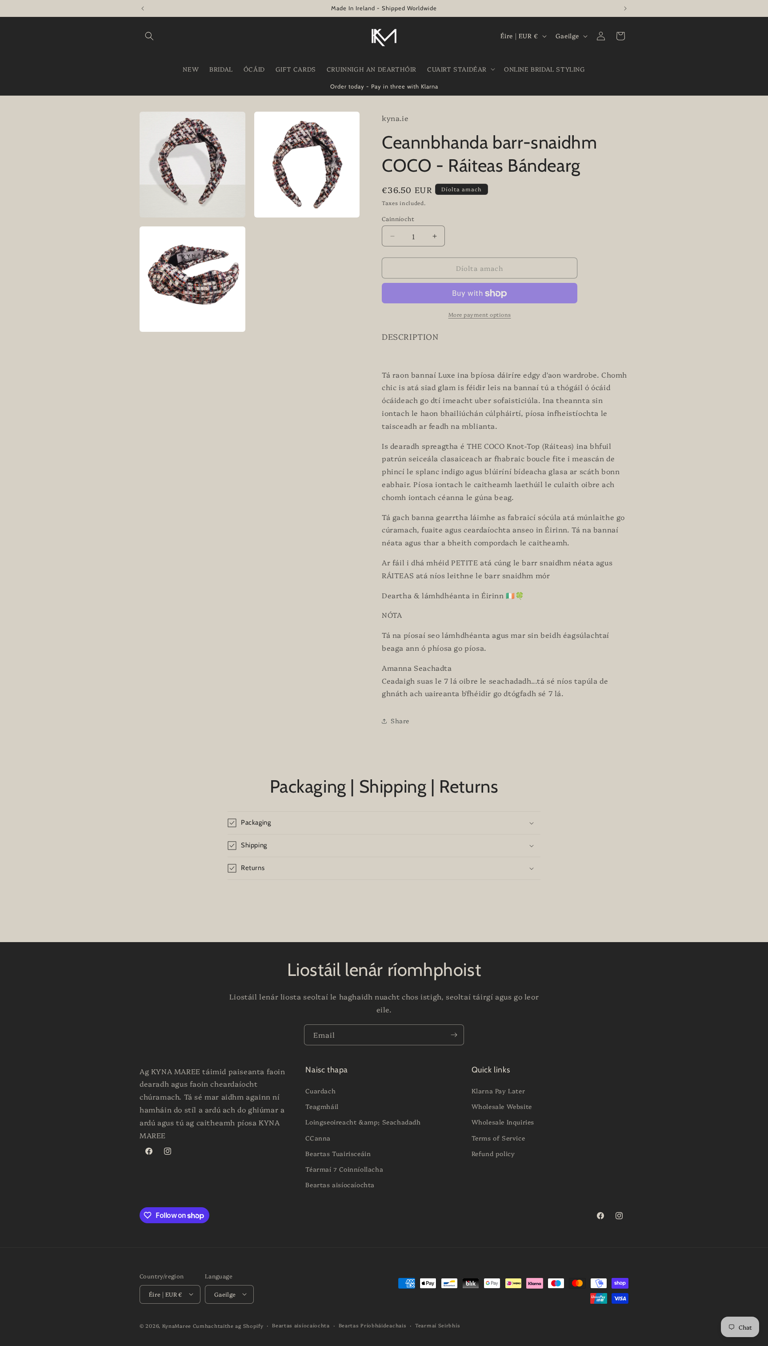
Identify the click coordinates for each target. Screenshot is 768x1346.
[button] (149, 36)
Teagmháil (321, 1106)
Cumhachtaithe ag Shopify (228, 1325)
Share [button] (400, 720)
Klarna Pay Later (498, 1091)
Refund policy (493, 1153)
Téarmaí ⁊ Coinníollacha (344, 1169)
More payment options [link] (479, 314)
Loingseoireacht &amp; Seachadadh (362, 1122)
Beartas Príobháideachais (373, 1325)
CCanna (318, 1137)
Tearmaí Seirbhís (437, 1325)
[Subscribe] (454, 1034)
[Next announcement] (625, 8)
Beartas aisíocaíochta (340, 1185)
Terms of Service (498, 1137)
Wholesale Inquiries (503, 1122)
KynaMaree (176, 1325)
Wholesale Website (502, 1106)
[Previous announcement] (142, 8)
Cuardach (320, 1091)
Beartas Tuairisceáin (338, 1153)
